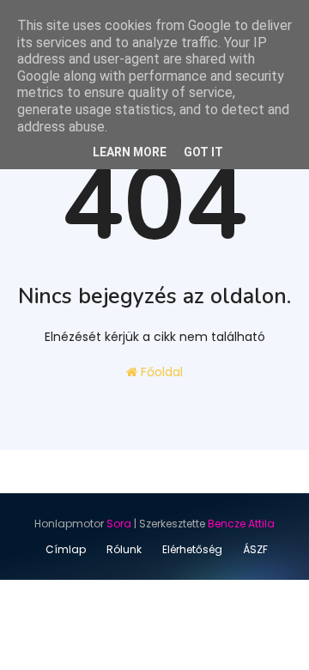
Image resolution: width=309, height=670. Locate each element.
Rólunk (124, 549)
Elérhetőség (192, 549)
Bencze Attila (241, 523)
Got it (203, 152)
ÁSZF (255, 549)
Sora (118, 523)
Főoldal (160, 372)
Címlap (65, 549)
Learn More (130, 152)
